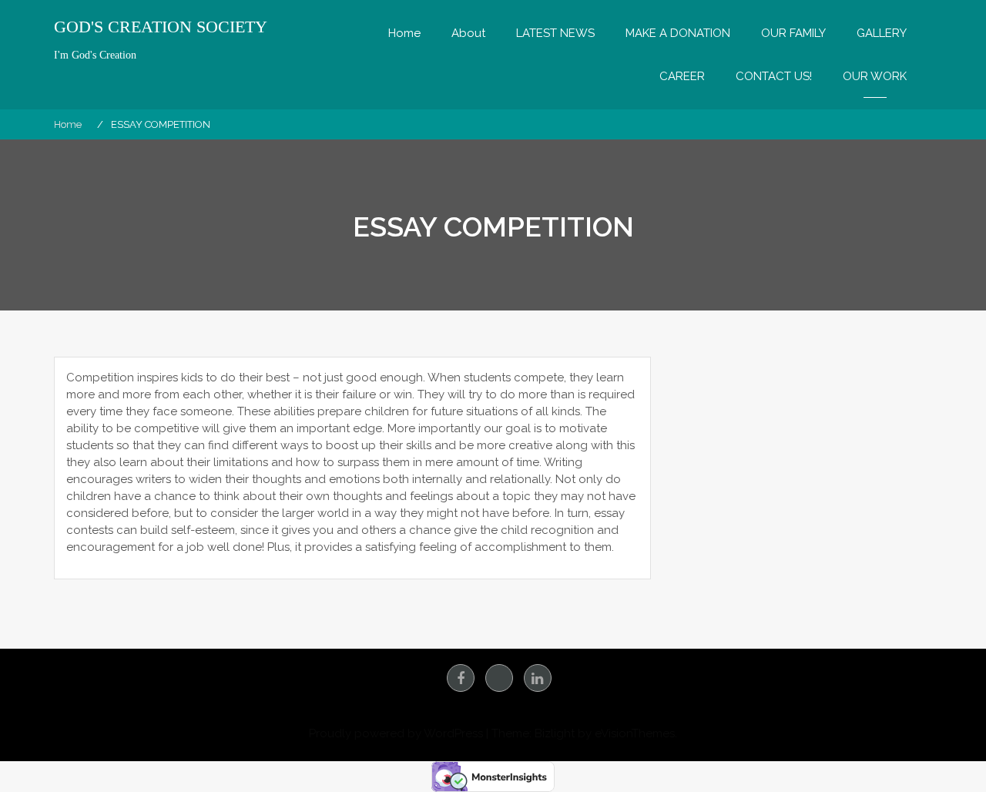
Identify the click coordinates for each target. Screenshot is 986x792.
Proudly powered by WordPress (396, 733)
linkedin (538, 678)
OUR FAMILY (793, 33)
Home (404, 33)
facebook (461, 678)
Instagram (499, 678)
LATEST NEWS (555, 33)
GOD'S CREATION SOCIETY (160, 26)
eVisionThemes (635, 733)
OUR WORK (875, 76)
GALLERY (882, 33)
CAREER (682, 76)
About (468, 33)
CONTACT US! (774, 76)
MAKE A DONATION (677, 33)
